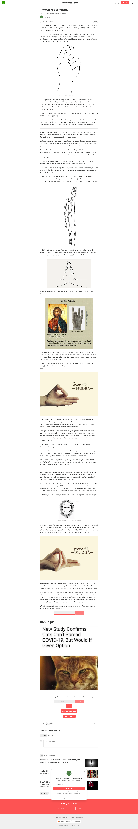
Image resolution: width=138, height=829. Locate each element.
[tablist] (47, 735)
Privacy (67, 817)
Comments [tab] (44, 735)
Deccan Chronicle (80, 102)
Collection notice (79, 817)
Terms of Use (77, 791)
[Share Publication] (118, 2)
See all (43, 793)
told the (72, 102)
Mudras (64, 161)
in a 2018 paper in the (66, 483)
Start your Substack (64, 821)
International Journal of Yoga (83, 483)
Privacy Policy (81, 793)
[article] (69, 763)
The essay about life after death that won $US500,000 (60, 760)
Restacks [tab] (50, 735)
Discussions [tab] (52, 755)
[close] (84, 771)
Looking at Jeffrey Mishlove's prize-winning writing (54, 762)
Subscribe (125, 3)
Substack (61, 825)
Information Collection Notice (68, 793)
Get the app (77, 821)
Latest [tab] (46, 755)
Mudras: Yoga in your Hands (51, 352)
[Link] (37, 622)
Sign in (133, 3)
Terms (72, 817)
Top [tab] (42, 755)
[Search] (114, 2)
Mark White (47, 16)
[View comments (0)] (47, 21)
